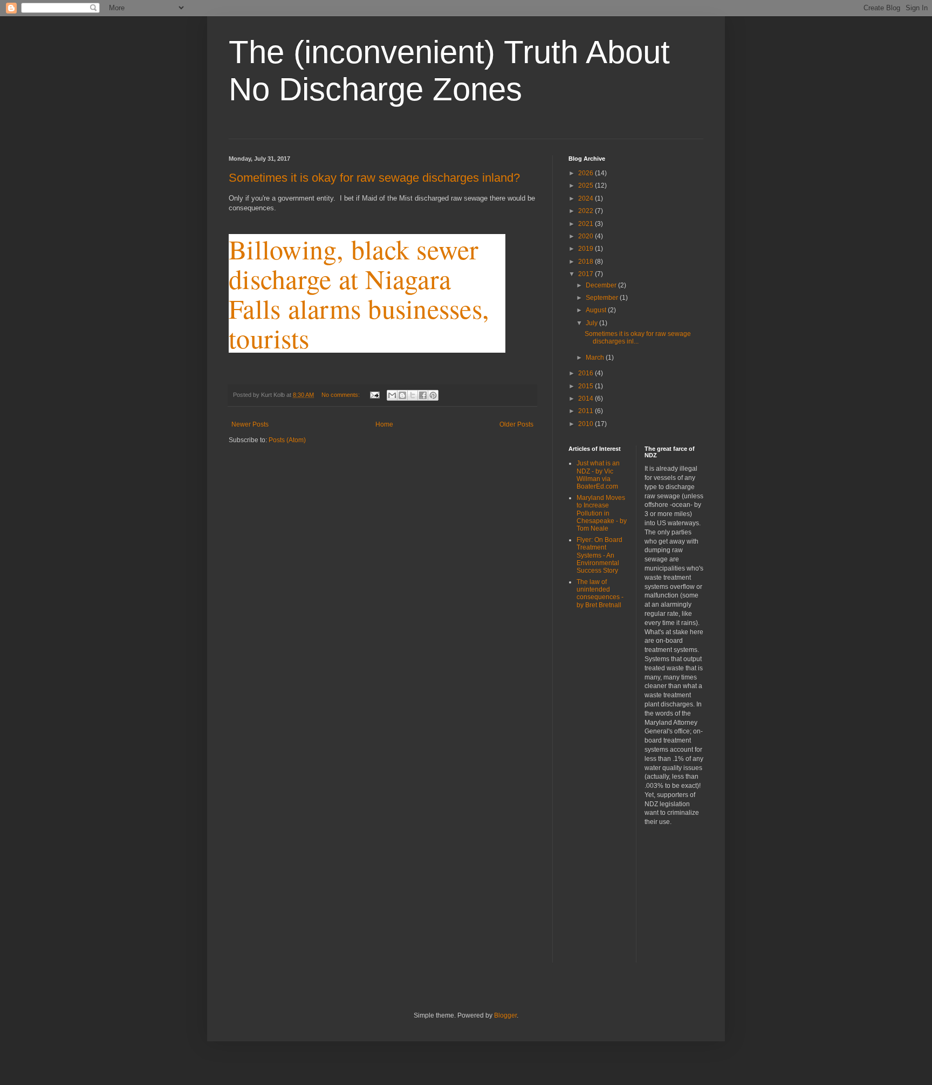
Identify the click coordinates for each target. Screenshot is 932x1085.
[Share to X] (412, 395)
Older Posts (516, 424)
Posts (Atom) (287, 440)
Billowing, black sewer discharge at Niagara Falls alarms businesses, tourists (359, 293)
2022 (586, 211)
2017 (586, 274)
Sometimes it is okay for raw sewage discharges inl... (638, 337)
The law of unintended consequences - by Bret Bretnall (600, 593)
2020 (586, 236)
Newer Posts (250, 424)
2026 (586, 173)
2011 (586, 411)
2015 (586, 386)
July (592, 323)
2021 (586, 224)
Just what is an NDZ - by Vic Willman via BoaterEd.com (598, 474)
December (602, 285)
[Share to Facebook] (422, 395)
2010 (586, 424)
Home (384, 424)
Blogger (505, 1015)
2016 (586, 373)
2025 (586, 185)
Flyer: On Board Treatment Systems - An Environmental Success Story (599, 555)
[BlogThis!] (402, 395)
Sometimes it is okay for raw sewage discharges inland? (374, 177)
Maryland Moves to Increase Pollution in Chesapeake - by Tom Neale (602, 513)
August (597, 310)
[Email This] (392, 395)
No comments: (341, 395)
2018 (586, 261)
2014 (586, 398)
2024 (586, 198)
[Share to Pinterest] (433, 395)
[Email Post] (374, 395)
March (596, 357)
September (603, 297)
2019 (586, 248)
